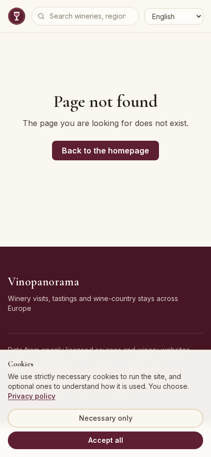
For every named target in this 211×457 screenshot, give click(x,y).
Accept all (105, 440)
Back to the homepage (105, 150)
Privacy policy (31, 396)
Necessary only (105, 418)
